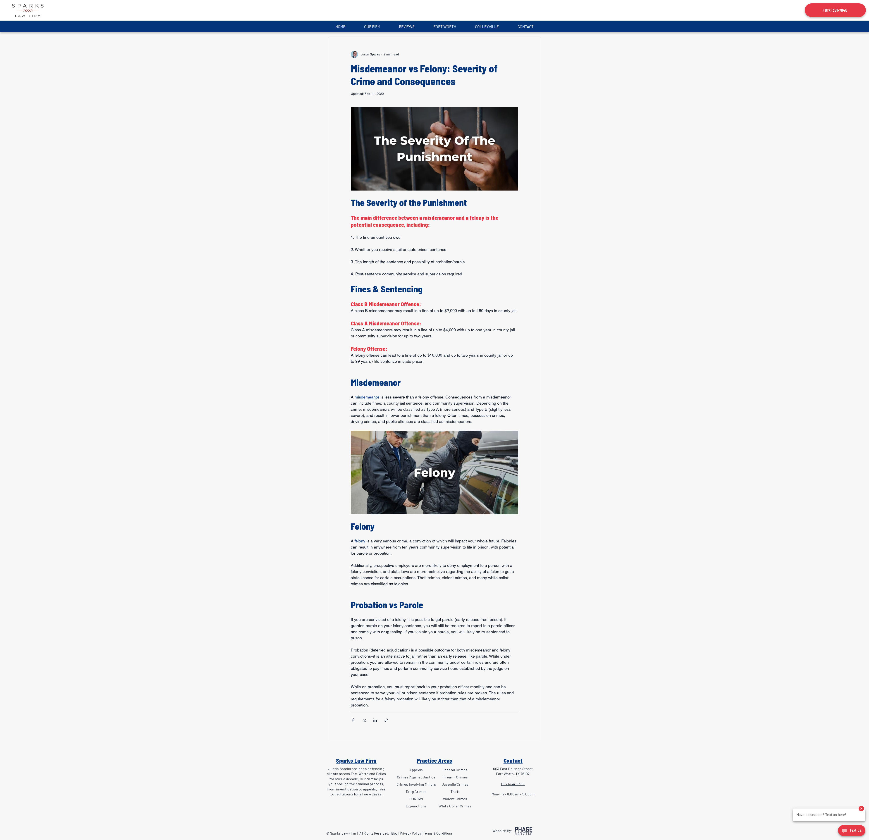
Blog (394, 833)
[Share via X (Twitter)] (364, 720)
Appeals (416, 770)
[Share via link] (386, 720)
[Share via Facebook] (353, 720)
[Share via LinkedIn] (375, 720)
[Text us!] (851, 831)
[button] (372, 26)
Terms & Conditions (438, 833)
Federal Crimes (455, 770)
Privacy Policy (410, 833)
